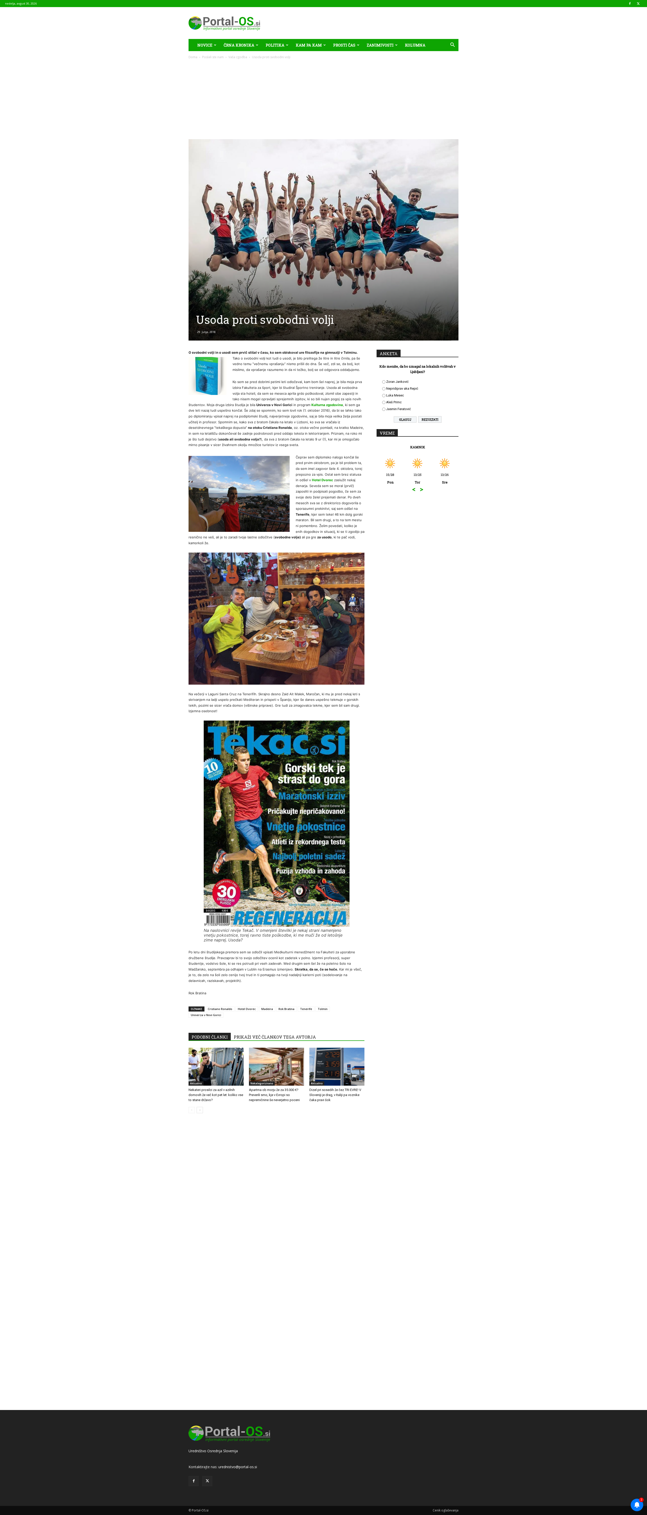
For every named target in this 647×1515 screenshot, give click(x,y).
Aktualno (196, 1083)
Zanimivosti (380, 45)
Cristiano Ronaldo (220, 1009)
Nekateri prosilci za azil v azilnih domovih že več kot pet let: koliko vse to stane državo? (216, 1095)
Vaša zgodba (237, 57)
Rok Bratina (286, 1009)
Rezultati (430, 419)
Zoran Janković (397, 382)
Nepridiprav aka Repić (402, 388)
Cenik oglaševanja (445, 1510)
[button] (452, 45)
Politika (275, 45)
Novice (204, 45)
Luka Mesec (395, 395)
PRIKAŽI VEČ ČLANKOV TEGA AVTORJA (275, 1037)
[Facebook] (630, 3)
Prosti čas (344, 45)
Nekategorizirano (261, 1083)
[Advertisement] (323, 97)
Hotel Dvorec (322, 480)
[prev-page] (192, 1110)
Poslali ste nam (213, 57)
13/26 (417, 478)
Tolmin (323, 1009)
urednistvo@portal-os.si (237, 1466)
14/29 (390, 478)
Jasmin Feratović (398, 409)
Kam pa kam (309, 45)
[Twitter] (638, 3)
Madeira (267, 1009)
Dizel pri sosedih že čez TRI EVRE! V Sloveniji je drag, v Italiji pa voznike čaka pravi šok (335, 1095)
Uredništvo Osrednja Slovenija (213, 1450)
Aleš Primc (394, 402)
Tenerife (306, 1009)
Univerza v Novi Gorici (206, 1015)
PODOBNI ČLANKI (210, 1037)
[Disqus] (276, 1194)
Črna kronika (239, 45)
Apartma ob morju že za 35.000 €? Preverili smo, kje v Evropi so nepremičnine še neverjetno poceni (274, 1095)
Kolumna (415, 45)
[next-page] (200, 1110)
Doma (193, 57)
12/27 (445, 478)
